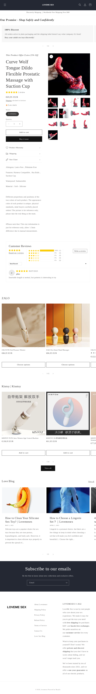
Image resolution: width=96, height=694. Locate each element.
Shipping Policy (40, 610)
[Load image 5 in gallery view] (53, 113)
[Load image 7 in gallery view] (74, 113)
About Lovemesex (40, 604)
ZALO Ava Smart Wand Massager (57, 350)
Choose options (23, 365)
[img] (22, 271)
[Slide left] (42, 46)
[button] (4, 4)
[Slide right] (53, 46)
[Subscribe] (66, 582)
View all (48, 468)
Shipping (9, 100)
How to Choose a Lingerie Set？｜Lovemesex (65, 520)
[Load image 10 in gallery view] (64, 124)
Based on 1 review (16, 253)
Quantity (9, 119)
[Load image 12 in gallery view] (85, 124)
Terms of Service (40, 625)
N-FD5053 (12, 114)
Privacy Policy (39, 615)
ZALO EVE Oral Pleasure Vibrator (13, 350)
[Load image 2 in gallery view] (64, 102)
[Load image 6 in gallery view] (64, 113)
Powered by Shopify (54, 689)
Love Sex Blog (39, 636)
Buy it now (24, 139)
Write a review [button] (80, 251)
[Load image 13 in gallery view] (53, 135)
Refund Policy (39, 620)
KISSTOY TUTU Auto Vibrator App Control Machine (20, 438)
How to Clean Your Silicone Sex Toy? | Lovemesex (22, 520)
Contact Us (38, 631)
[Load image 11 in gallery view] (74, 124)
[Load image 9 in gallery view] (53, 124)
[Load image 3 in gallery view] (74, 102)
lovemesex (44, 689)
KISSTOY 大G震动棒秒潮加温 (56, 438)
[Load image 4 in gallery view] (85, 102)
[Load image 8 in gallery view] (85, 113)
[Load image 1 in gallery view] (53, 102)
